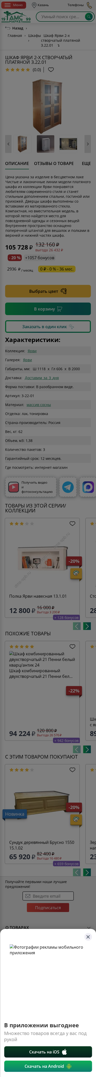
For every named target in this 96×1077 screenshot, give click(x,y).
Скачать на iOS (44, 1052)
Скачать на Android (44, 1066)
